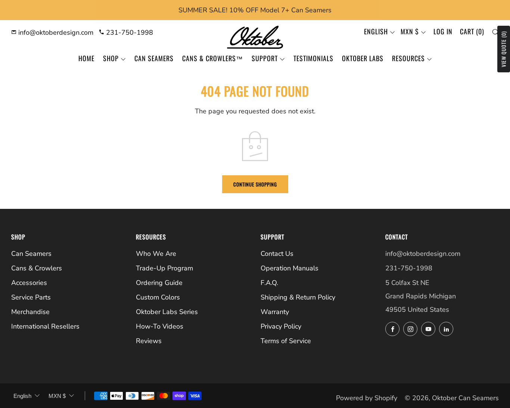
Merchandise (30, 311)
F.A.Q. (269, 282)
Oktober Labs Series (167, 311)
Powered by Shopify (366, 397)
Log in (443, 31)
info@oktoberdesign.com (54, 32)
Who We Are (156, 253)
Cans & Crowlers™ (212, 58)
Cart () (472, 31)
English (376, 31)
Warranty (275, 311)
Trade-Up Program (164, 268)
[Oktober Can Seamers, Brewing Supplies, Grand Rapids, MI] (413, 352)
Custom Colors (158, 297)
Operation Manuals (289, 268)
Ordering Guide (159, 282)
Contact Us (277, 253)
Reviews (149, 340)
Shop (111, 58)
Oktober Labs (362, 58)
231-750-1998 (128, 32)
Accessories (29, 282)
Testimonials (313, 58)
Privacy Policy (281, 326)
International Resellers (45, 326)
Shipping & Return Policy (298, 297)
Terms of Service (286, 340)
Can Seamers (154, 58)
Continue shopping (255, 184)
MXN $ (410, 31)
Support (265, 58)
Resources (408, 58)
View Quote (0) (503, 49)
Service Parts (31, 297)
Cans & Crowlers (36, 268)
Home (86, 58)
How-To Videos (159, 326)
